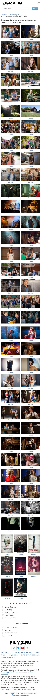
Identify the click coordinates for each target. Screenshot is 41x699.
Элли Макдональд (11, 612)
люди (3, 655)
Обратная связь (29, 693)
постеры (8, 630)
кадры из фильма (11, 627)
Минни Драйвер (10, 607)
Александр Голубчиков (10, 672)
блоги (37, 652)
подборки (13, 655)
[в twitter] (18, 648)
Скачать (10, 39)
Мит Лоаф (8, 610)
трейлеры (4, 652)
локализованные (11, 633)
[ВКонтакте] (14, 648)
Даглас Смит (9, 615)
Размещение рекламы (20, 695)
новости (13, 652)
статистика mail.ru (8, 657)
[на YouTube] (22, 648)
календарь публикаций (30, 655)
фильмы (21, 652)
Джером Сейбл (10, 618)
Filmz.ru (30, 665)
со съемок (8, 635)
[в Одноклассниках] (27, 648)
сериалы (29, 652)
